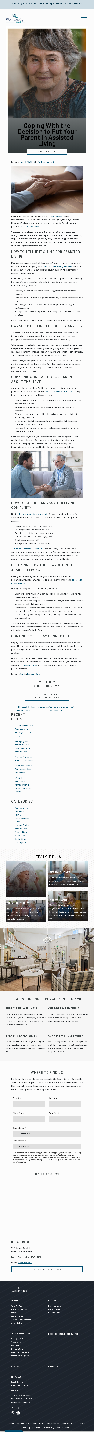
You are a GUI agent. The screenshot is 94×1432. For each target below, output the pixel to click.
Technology (16, 1342)
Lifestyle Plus (17, 1338)
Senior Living (20, 839)
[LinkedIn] (15, 1407)
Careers (15, 1366)
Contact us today (29, 665)
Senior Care (20, 835)
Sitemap (15, 1313)
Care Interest (19, 1128)
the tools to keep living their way (57, 266)
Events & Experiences (21, 1035)
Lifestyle (18, 821)
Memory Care (21, 828)
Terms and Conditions (21, 1319)
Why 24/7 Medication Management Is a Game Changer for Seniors (23, 785)
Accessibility (16, 1323)
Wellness (15, 1345)
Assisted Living (21, 808)
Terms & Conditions (64, 1427)
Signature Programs (20, 1356)
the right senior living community (34, 514)
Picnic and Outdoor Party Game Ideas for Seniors (23, 769)
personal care (56, 216)
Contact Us (53, 1366)
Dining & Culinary (18, 1349)
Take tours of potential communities (27, 548)
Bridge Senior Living (47, 162)
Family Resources (18, 1382)
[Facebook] (12, 1407)
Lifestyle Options (22, 825)
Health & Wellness (23, 818)
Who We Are (16, 1306)
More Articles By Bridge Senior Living (47, 696)
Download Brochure (47, 1174)
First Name (18, 1098)
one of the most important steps (59, 391)
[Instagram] (18, 1407)
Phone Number (20, 1113)
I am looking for (20, 1140)
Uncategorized (21, 842)
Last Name (55, 1098)
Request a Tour (47, 152)
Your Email (55, 1113)
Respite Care (54, 1313)
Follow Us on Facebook (47, 1269)
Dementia (19, 811)
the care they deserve (30, 226)
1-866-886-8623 (25, 1262)
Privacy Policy (17, 1316)
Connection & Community (65, 1035)
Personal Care (33, 674)
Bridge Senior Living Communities (63, 1334)
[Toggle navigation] (84, 17)
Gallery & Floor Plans (20, 1309)
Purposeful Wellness (21, 1008)
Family (23, 674)
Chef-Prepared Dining (63, 1008)
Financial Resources (20, 1385)
